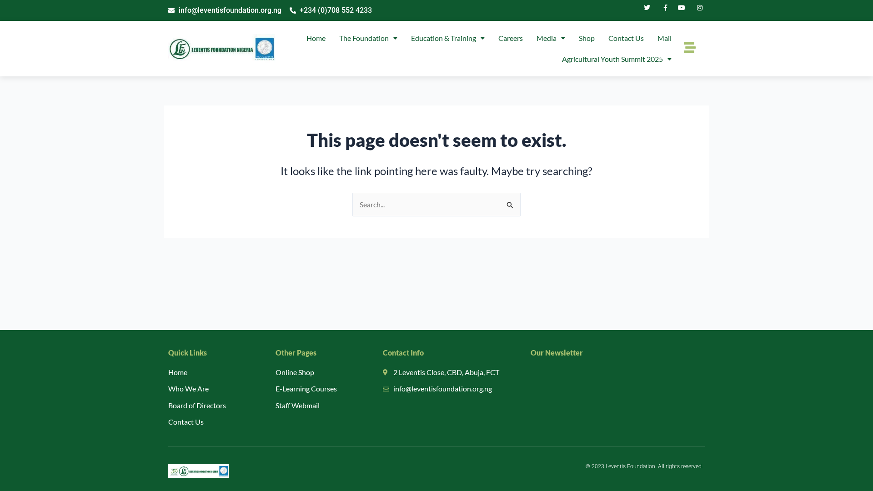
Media (547, 38)
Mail (664, 38)
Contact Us (626, 38)
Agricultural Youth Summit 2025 (612, 59)
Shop (587, 38)
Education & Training (443, 38)
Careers (510, 38)
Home (316, 38)
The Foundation (364, 38)
